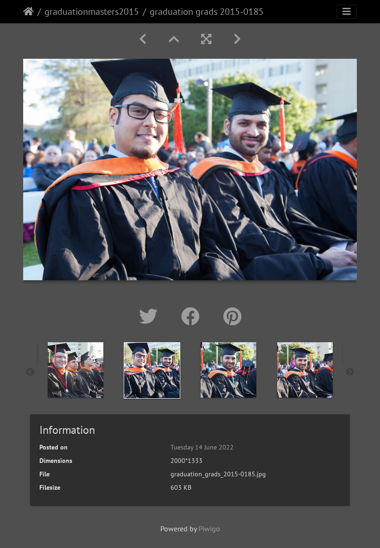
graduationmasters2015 (91, 12)
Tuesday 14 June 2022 (202, 447)
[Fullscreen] (206, 39)
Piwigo (209, 528)
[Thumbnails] (174, 39)
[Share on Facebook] (193, 316)
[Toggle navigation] (346, 11)
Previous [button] (30, 372)
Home (28, 11)
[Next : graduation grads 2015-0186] (237, 39)
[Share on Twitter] (151, 316)
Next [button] (350, 372)
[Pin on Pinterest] (232, 316)
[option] (75, 370)
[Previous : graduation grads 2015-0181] (143, 39)
